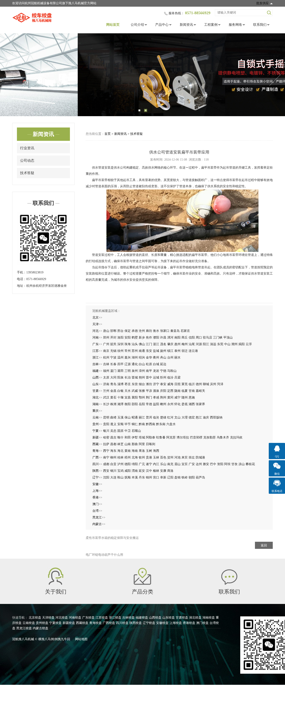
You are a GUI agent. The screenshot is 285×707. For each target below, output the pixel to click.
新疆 (95, 437)
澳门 (95, 504)
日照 (177, 384)
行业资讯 (27, 148)
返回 (264, 545)
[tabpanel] (142, 74)
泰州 (177, 351)
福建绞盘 (142, 617)
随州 (184, 397)
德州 (199, 384)
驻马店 (207, 337)
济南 (106, 384)
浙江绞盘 (115, 617)
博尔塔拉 (183, 437)
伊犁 (135, 437)
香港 (95, 497)
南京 (106, 351)
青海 (95, 450)
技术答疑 (27, 173)
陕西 (95, 470)
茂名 (163, 344)
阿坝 (227, 464)
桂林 (120, 457)
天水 (127, 390)
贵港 (149, 457)
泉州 (135, 370)
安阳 (127, 337)
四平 (120, 364)
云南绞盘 (28, 623)
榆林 (156, 470)
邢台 (120, 331)
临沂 (192, 384)
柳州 (113, 457)
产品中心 (162, 24)
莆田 (120, 370)
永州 (170, 404)
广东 (95, 344)
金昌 (113, 390)
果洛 (142, 450)
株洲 (113, 404)
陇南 (177, 390)
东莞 (220, 344)
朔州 (142, 377)
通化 (135, 364)
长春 (113, 364)
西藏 (95, 444)
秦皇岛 (175, 331)
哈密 (106, 437)
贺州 (170, 457)
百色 (163, 457)
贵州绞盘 (42, 623)
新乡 (142, 337)
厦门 (113, 370)
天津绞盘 (48, 617)
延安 (142, 470)
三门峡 (217, 337)
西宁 (106, 450)
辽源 (127, 364)
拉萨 (106, 444)
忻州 (163, 377)
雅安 (206, 464)
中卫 (127, 430)
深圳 (120, 344)
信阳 (192, 337)
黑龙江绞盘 (24, 628)
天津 (95, 324)
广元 (142, 464)
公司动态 (27, 160)
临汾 (170, 377)
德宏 (192, 417)
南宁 (106, 457)
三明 (127, 370)
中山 (227, 344)
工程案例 (211, 24)
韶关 (113, 344)
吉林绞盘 (128, 617)
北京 (95, 317)
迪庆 (206, 417)
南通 (142, 351)
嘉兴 (127, 357)
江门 (149, 344)
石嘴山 (136, 430)
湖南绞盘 (208, 617)
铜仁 (135, 424)
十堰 (120, 397)
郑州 (106, 337)
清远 (213, 344)
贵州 (95, 424)
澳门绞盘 (202, 623)
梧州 (127, 457)
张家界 (200, 404)
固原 (120, 430)
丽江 (142, 417)
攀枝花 (250, 464)
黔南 (142, 424)
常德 (149, 404)
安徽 (95, 484)
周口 (199, 337)
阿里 (142, 444)
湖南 (95, 404)
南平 (149, 370)
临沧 (156, 417)
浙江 (95, 357)
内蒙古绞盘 (40, 628)
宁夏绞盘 (55, 623)
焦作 (149, 337)
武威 (135, 390)
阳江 (206, 344)
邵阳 (135, 404)
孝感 (156, 397)
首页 (107, 133)
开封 (113, 337)
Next (275, 75)
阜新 (163, 477)
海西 (156, 450)
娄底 (184, 404)
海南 (135, 450)
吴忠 (113, 430)
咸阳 (127, 470)
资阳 (220, 464)
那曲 (135, 444)
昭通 (135, 417)
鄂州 (142, 397)
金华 (149, 357)
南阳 (177, 337)
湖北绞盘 (195, 617)
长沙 (106, 404)
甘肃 (95, 390)
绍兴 (142, 357)
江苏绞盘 (102, 617)
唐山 (106, 331)
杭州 (106, 357)
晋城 (135, 377)
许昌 (163, 337)
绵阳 (135, 464)
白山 (142, 364)
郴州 (163, 404)
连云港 (193, 351)
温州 (120, 357)
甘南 (192, 390)
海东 (113, 450)
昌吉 (113, 437)
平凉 (149, 390)
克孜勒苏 (209, 437)
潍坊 (149, 384)
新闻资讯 (186, 24)
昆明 (106, 417)
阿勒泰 (150, 437)
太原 (106, 377)
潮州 (234, 344)
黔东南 (160, 424)
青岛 (113, 384)
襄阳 (135, 397)
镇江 (170, 351)
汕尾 (192, 344)
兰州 (106, 390)
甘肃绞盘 (182, 617)
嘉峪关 (200, 390)
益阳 (156, 404)
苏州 (135, 351)
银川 (106, 430)
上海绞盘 (175, 623)
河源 (199, 344)
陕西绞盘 (135, 623)
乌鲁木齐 (223, 437)
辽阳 (170, 477)
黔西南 (150, 424)
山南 (127, 444)
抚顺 (127, 477)
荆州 (163, 397)
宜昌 (127, 397)
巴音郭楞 (196, 437)
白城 (156, 364)
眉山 (177, 464)
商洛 (170, 470)
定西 (170, 390)
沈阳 (106, 477)
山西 (95, 377)
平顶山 (228, 337)
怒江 (199, 417)
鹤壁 (135, 337)
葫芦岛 (200, 477)
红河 (170, 417)
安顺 (120, 424)
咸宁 (177, 397)
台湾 (95, 510)
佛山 (142, 344)
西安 (106, 470)
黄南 (127, 450)
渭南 (135, 470)
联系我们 (260, 24)
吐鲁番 (160, 437)
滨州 (213, 384)
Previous (10, 75)
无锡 (113, 351)
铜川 (113, 470)
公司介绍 (137, 24)
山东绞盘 (168, 617)
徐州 (120, 351)
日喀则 (150, 444)
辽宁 (95, 477)
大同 (113, 377)
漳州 (142, 370)
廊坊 (149, 331)
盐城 (156, 351)
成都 (106, 464)
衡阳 (127, 404)
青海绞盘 (95, 623)
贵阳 (106, 424)
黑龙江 (97, 517)
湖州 (135, 357)
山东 (95, 384)
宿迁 (184, 351)
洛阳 (120, 337)
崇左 (192, 457)
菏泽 (220, 384)
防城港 (200, 457)
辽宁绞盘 (149, 623)
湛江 (156, 344)
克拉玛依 (236, 437)
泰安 (163, 384)
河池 (177, 457)
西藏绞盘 (82, 623)
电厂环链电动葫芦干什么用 (104, 554)
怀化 (177, 404)
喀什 (120, 437)
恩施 (192, 397)
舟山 (163, 357)
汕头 (135, 344)
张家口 (164, 331)
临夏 (184, 390)
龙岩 (156, 370)
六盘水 (171, 424)
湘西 (192, 404)
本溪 (135, 477)
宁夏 (95, 430)
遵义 (113, 424)
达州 (199, 464)
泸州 (120, 464)
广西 (95, 457)
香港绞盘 (189, 623)
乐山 (163, 464)
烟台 (142, 384)
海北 (120, 450)
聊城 (206, 384)
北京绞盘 (35, 617)
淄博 (120, 384)
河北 (95, 331)
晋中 (149, 377)
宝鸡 (120, 470)
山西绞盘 (155, 617)
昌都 (113, 444)
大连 (113, 477)
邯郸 (113, 331)
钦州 (142, 457)
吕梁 (177, 377)
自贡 (113, 464)
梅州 (184, 344)
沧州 (142, 331)
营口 (156, 477)
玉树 (149, 450)
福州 (106, 370)
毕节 (127, 424)
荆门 (149, 397)
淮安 (149, 351)
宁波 (113, 357)
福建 (95, 370)
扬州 (163, 351)
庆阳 (163, 390)
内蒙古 (97, 524)
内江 (156, 464)
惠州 (177, 344)
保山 (127, 417)
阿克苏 (171, 437)
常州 (127, 351)
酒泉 (156, 390)
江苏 (95, 351)
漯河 (170, 337)
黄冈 (170, 397)
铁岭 (184, 477)
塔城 (142, 437)
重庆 (95, 410)
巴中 (213, 464)
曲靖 (113, 417)
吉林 (95, 364)
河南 (95, 337)
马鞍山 (172, 370)
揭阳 (241, 344)
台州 (170, 357)
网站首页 (113, 24)
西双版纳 (216, 417)
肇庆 (170, 344)
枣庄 (127, 384)
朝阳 (192, 477)
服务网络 (235, 24)
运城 (156, 377)
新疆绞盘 (69, 623)
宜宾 (184, 464)
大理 (184, 417)
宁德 (163, 370)
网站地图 (81, 639)
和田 (127, 437)
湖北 (95, 397)
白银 (120, 390)
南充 (170, 464)
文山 (177, 417)
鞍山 (120, 477)
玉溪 (120, 417)
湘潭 (120, 404)
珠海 (127, 344)
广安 (192, 464)
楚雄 (163, 417)
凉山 (241, 464)
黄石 (113, 397)
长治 (127, 377)
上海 (95, 490)
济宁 (156, 384)
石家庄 (185, 331)
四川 (95, 464)
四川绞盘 (122, 623)
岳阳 (142, 404)
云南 (95, 417)
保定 (127, 331)
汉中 (149, 470)
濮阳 (156, 337)
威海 (170, 384)
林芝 (120, 444)
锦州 (149, 477)
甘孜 (234, 464)
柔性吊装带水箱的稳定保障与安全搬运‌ (112, 538)
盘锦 (177, 477)
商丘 (184, 337)
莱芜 (184, 384)
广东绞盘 (88, 617)
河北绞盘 (61, 617)
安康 (163, 470)
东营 (135, 384)
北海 (135, 457)
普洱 (149, 417)
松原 (149, 364)
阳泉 (120, 377)
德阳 (127, 464)
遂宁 (149, 464)
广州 (106, 344)
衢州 (156, 357)
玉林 (156, 457)
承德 (135, 331)
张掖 (142, 390)
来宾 (184, 457)
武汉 (106, 397)
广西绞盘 (109, 623)
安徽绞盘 (162, 623)
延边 (163, 364)
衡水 (156, 331)
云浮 (249, 344)
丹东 (142, 477)
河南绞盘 (75, 617)
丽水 (177, 357)
